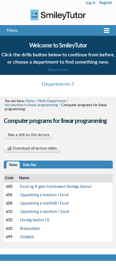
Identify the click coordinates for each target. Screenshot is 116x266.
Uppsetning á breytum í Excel (44, 195)
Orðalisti (27, 237)
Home (30, 101)
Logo (58, 15)
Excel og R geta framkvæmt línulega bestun (55, 187)
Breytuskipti (30, 229)
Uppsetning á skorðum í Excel (44, 212)
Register (105, 3)
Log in (90, 3)
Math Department (52, 101)
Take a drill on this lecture (28, 135)
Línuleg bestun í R (34, 220)
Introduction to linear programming (31, 105)
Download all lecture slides (34, 148)
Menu (12, 30)
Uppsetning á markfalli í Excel (44, 203)
